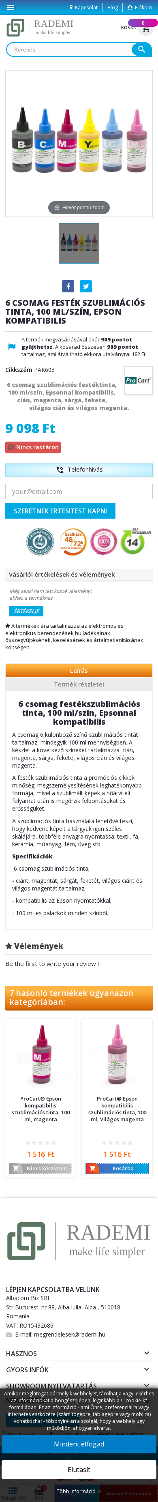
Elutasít (79, 1469)
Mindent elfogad (79, 1444)
